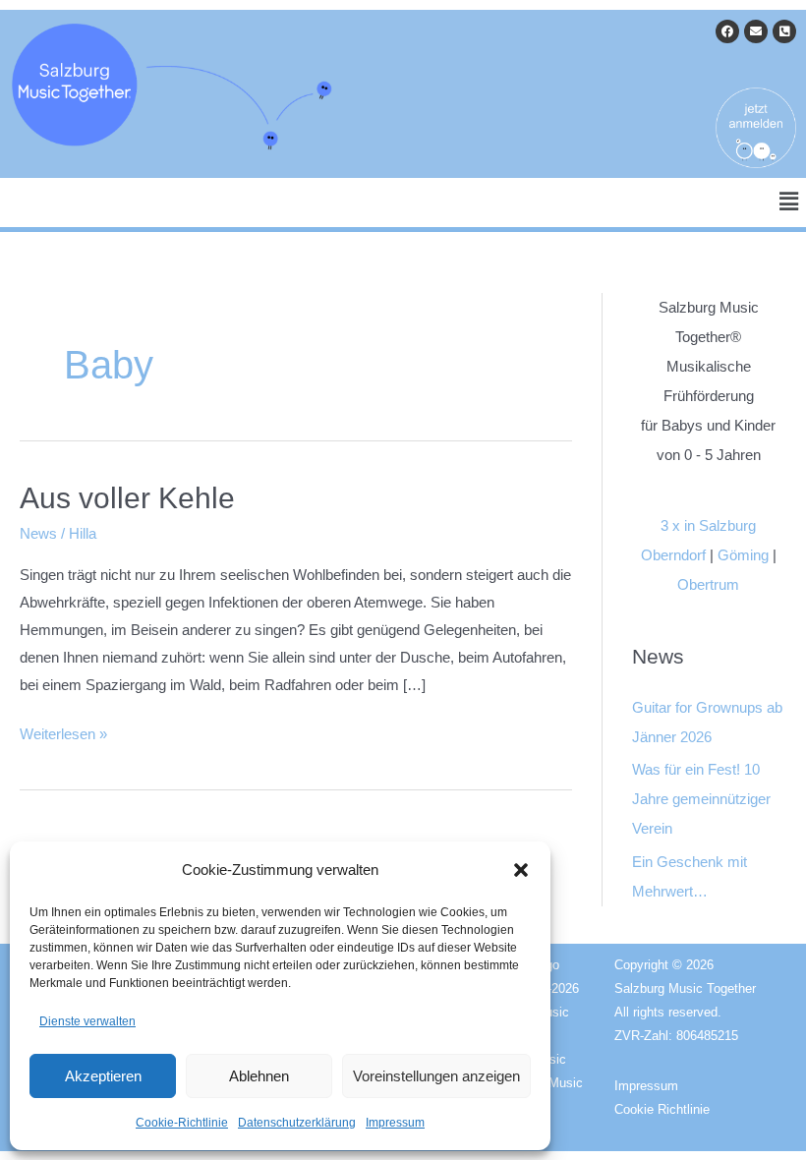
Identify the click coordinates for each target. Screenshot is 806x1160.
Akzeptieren (103, 1076)
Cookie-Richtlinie (182, 1123)
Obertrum (708, 584)
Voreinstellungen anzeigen (436, 1076)
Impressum (395, 1123)
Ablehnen (259, 1076)
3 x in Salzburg (708, 525)
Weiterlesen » (63, 731)
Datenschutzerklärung (297, 1123)
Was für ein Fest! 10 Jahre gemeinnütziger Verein (701, 799)
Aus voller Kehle (127, 498)
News (38, 533)
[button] (521, 870)
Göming (743, 555)
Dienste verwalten (87, 1021)
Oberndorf (673, 555)
